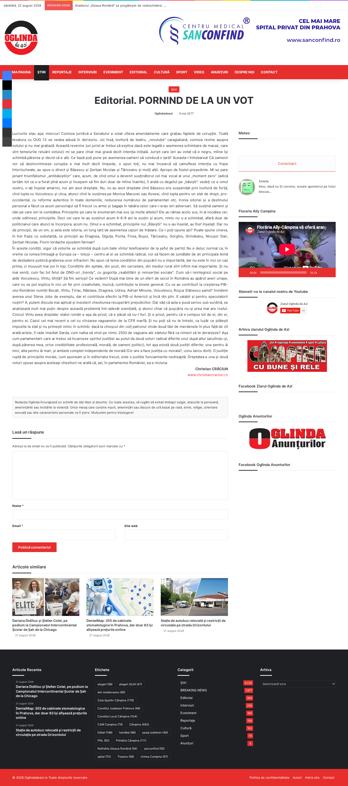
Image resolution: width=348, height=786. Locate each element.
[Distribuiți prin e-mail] (7, 132)
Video (199, 72)
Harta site (312, 777)
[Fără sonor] (322, 272)
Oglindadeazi (164, 113)
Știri (41, 72)
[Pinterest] (7, 104)
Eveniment (113, 72)
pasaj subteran (155, 732)
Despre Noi (244, 72)
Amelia (263, 181)
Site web (131, 526)
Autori (297, 777)
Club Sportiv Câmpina (116, 700)
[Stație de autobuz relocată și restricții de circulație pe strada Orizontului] (194, 597)
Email (17, 526)
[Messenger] (7, 123)
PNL (103, 740)
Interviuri (87, 72)
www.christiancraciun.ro (207, 375)
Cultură (162, 72)
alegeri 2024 (130, 684)
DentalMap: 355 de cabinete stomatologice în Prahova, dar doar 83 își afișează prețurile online (119, 625)
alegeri (105, 684)
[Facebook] (7, 75)
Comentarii (287, 163)
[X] (7, 85)
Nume (18, 506)
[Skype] (7, 113)
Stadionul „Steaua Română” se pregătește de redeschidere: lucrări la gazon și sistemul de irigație (146, 5)
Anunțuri (219, 72)
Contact (269, 72)
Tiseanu (125, 756)
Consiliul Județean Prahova (119, 708)
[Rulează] (244, 272)
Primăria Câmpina (131, 740)
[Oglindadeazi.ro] (21, 38)
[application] (287, 249)
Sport (181, 72)
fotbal (105, 732)
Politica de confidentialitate (270, 777)
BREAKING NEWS (193, 690)
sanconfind (154, 748)
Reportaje (62, 72)
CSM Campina (110, 724)
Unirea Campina (154, 756)
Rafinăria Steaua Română (117, 748)
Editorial (138, 72)
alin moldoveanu (111, 692)
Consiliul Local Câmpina (117, 716)
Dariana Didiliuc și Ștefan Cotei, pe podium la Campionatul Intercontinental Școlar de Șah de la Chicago (44, 625)
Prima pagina (19, 72)
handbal (127, 732)
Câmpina (139, 724)
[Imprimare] (7, 142)
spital (104, 756)
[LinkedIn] (7, 94)
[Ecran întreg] (329, 272)
